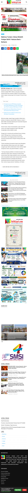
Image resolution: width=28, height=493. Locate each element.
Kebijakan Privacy (4, 478)
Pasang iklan (3, 476)
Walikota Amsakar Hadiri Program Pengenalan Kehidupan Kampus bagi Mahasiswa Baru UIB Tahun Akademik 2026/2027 (16, 385)
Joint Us (2, 483)
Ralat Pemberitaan (5, 420)
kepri (3, 445)
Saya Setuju (17, 489)
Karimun (4, 438)
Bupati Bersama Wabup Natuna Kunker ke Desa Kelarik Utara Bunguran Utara (12, 110)
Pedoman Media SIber (5, 473)
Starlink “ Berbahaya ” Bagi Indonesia (9, 425)
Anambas (4, 434)
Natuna (3, 443)
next (2, 342)
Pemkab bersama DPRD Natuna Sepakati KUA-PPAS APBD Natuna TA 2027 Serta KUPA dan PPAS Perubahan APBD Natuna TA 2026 (13, 105)
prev (1, 342)
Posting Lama (23, 205)
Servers (2, 481)
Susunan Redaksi (4, 471)
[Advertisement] (14, 406)
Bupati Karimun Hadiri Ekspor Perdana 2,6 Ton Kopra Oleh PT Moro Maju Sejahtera (17, 373)
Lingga (3, 441)
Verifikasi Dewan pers (5, 474)
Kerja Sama (3, 480)
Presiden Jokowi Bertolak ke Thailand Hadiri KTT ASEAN (13, 423)
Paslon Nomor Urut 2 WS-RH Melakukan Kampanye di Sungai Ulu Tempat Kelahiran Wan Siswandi (17, 195)
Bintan (3, 436)
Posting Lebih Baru (5, 205)
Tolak (24, 489)
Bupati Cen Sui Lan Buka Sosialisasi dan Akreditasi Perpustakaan (12, 113)
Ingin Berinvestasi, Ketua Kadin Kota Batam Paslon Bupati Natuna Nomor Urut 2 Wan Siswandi (17, 200)
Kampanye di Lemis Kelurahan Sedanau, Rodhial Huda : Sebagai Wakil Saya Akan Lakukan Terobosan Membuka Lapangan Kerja (16, 183)
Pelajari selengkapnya (5, 491)
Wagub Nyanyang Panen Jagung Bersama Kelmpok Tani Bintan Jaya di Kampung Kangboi (17, 378)
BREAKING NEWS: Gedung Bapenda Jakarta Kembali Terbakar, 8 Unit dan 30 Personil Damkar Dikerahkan (17, 367)
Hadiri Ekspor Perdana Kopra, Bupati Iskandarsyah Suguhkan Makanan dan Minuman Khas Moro (16, 391)
